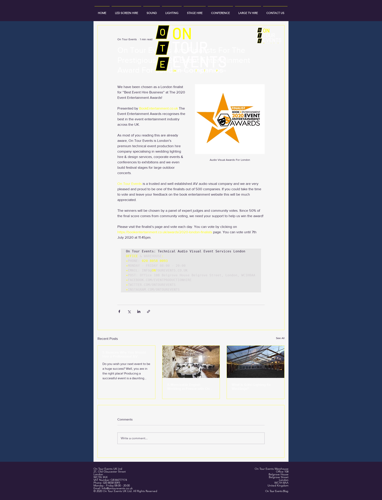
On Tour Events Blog (276, 491)
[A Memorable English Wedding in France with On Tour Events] (191, 362)
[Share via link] (148, 311)
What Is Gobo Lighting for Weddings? (251, 387)
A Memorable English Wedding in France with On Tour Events (188, 387)
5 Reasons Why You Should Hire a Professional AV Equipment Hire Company (124, 354)
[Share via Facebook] (119, 311)
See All (280, 338)
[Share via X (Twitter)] (129, 311)
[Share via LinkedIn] (139, 311)
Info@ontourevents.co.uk (117, 488)
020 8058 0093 (111, 482)
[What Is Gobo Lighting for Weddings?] (255, 362)
